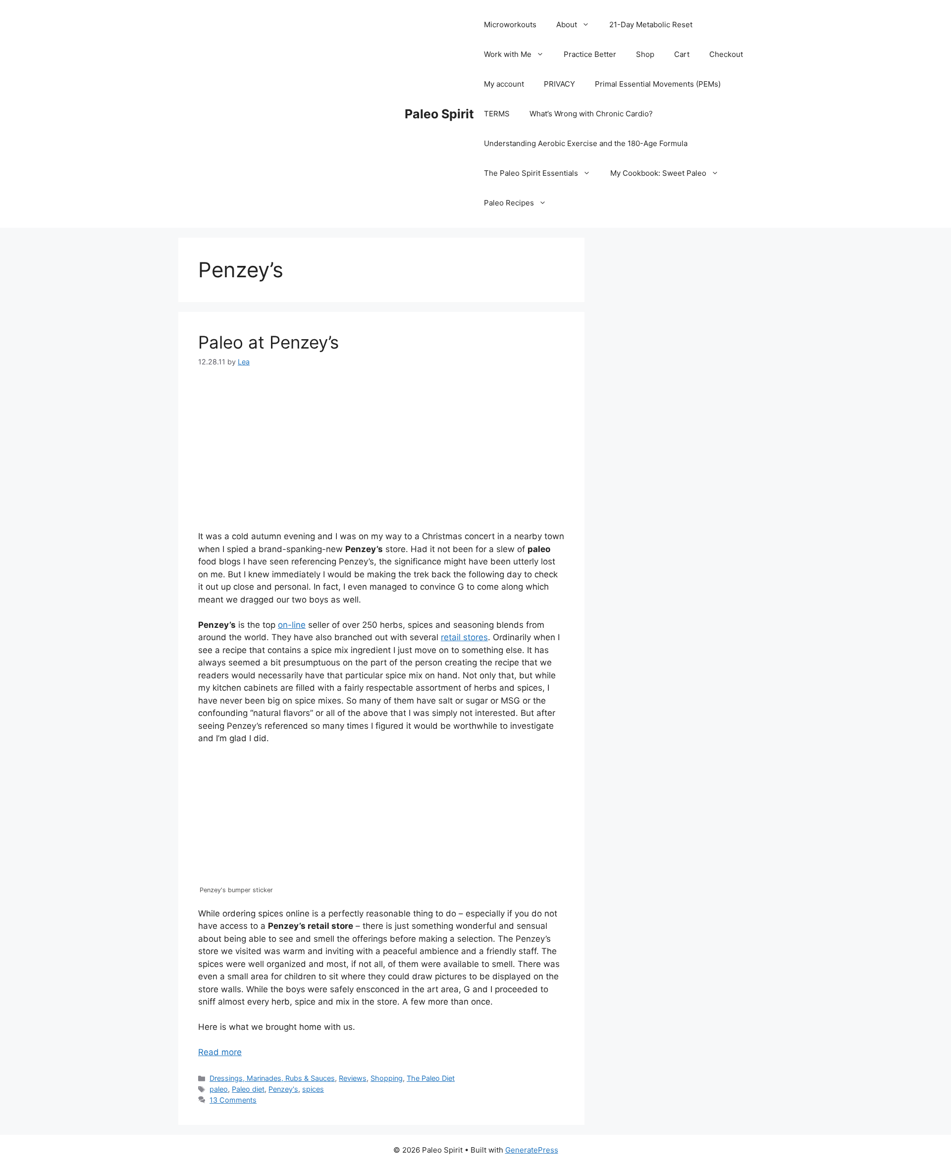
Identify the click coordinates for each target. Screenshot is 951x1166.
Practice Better (590, 54)
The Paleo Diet (431, 1078)
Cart (681, 54)
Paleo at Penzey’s (268, 342)
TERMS (497, 113)
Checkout (726, 54)
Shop (645, 54)
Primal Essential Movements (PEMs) (658, 84)
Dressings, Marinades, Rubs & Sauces (272, 1078)
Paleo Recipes (509, 202)
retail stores (464, 637)
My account (504, 84)
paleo (219, 1089)
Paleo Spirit (439, 113)
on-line (292, 625)
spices (313, 1089)
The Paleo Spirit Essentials (531, 173)
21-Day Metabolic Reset (650, 24)
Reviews (353, 1078)
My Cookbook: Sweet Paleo (658, 173)
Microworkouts (510, 24)
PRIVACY (559, 84)
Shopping (386, 1078)
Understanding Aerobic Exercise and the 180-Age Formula (585, 143)
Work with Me (507, 54)
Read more (220, 1052)
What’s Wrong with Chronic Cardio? (591, 113)
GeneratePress (531, 1150)
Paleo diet (248, 1089)
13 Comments (233, 1100)
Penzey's (283, 1089)
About (566, 24)
